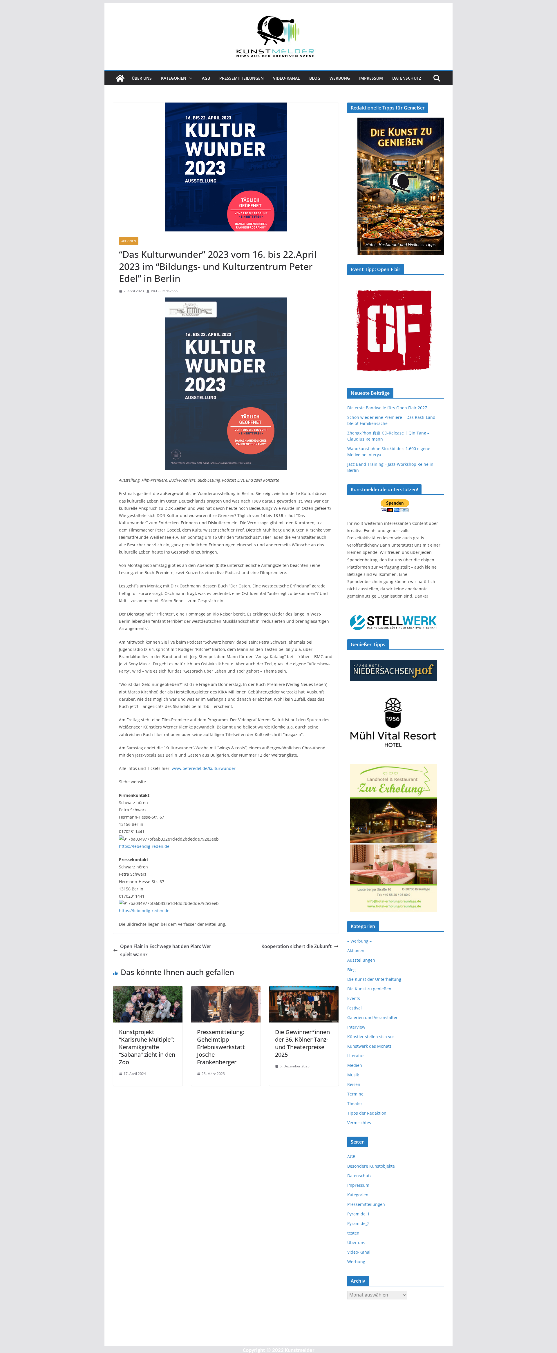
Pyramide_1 (358, 1214)
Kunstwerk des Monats (369, 1046)
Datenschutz (406, 78)
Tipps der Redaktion (366, 1113)
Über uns (142, 78)
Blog (314, 78)
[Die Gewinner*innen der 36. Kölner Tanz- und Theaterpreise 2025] (304, 990)
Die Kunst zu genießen (369, 989)
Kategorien (173, 78)
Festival (354, 1008)
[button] (189, 78)
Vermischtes (359, 1122)
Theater (354, 1103)
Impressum (371, 78)
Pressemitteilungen (241, 78)
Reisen (353, 1084)
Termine (355, 1094)
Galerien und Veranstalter (372, 1017)
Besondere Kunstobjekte (371, 1166)
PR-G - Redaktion (164, 291)
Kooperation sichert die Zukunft (296, 946)
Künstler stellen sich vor (370, 1036)
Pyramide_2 (358, 1223)
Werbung (340, 78)
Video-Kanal (286, 78)
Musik (353, 1075)
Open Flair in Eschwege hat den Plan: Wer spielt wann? (165, 950)
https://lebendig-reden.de (144, 846)
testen (353, 1233)
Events (353, 998)
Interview (356, 1027)
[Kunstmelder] (120, 78)
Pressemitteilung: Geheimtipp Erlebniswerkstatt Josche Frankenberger (221, 1047)
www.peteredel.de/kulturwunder (204, 768)
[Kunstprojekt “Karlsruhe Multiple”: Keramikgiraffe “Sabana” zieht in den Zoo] (147, 990)
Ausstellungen (361, 960)
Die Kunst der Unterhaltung (374, 979)
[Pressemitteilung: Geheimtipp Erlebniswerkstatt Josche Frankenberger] (226, 990)
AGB (206, 78)
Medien (354, 1065)
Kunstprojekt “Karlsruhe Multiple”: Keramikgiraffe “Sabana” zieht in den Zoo (147, 1047)
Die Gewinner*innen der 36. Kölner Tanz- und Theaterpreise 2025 (302, 1043)
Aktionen (128, 241)
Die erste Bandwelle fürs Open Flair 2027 (387, 407)
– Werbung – (359, 941)
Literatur (355, 1055)
